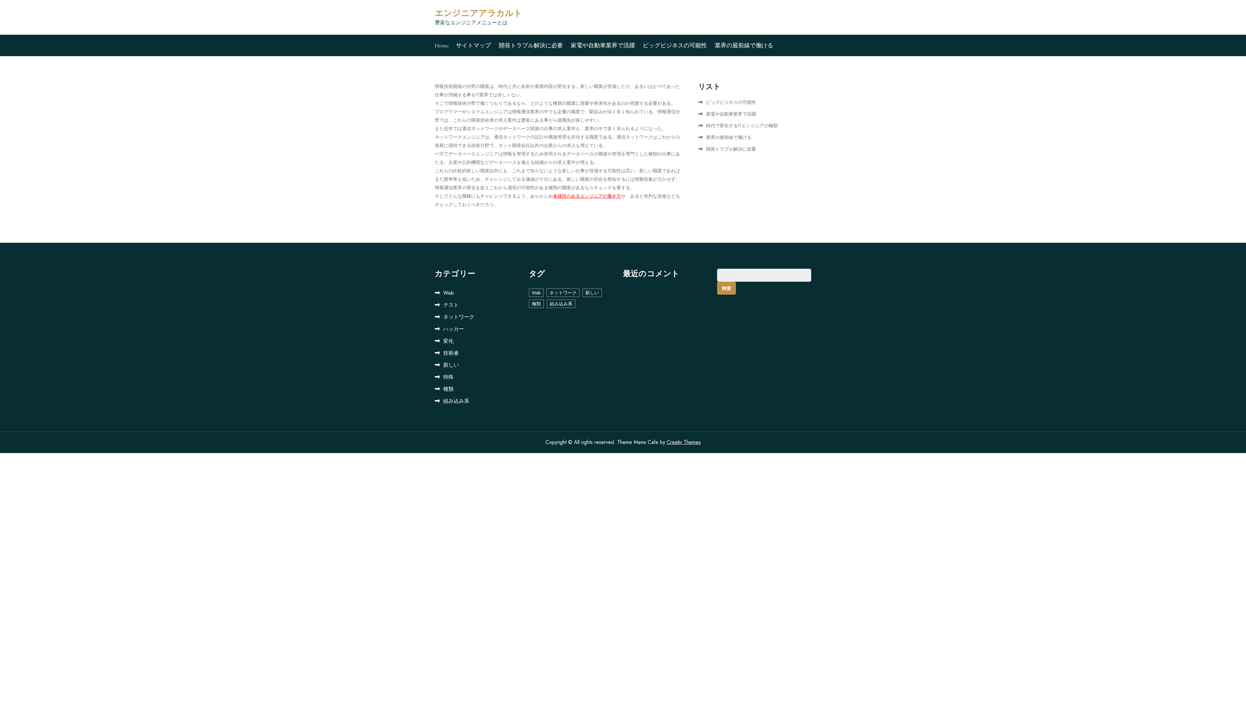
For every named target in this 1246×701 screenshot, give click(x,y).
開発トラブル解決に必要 (531, 45)
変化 (448, 341)
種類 (448, 389)
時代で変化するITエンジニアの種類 (742, 125)
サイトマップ (473, 45)
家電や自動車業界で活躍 (603, 45)
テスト (451, 305)
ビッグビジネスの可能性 (675, 45)
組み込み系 (456, 401)
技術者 (451, 353)
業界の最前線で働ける (744, 45)
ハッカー (453, 329)
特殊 (448, 377)
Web (448, 293)
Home (442, 45)
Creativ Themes (684, 442)
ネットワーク (458, 317)
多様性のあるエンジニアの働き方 (587, 196)
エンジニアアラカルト (478, 13)
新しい (451, 365)
